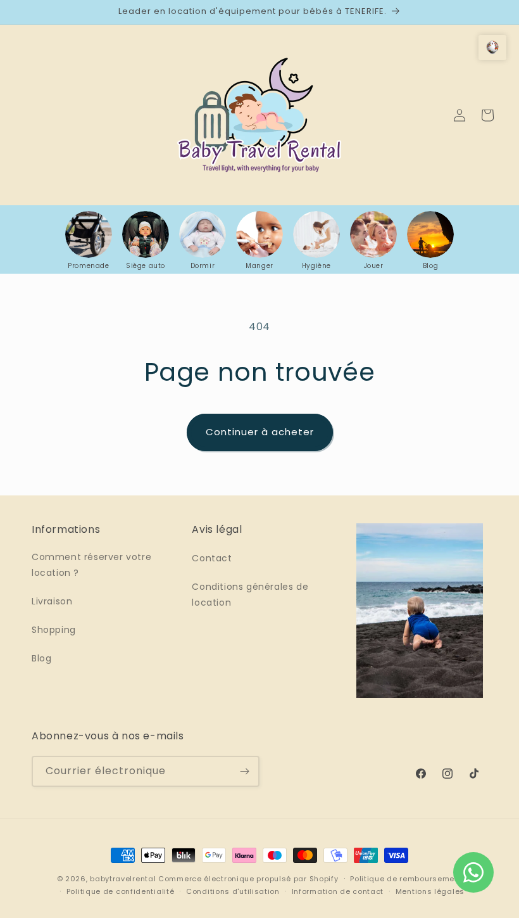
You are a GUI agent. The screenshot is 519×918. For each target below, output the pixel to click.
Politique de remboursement (406, 879)
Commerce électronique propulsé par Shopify (248, 879)
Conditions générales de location (250, 594)
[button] (492, 47)
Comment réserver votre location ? (91, 565)
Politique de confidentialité (120, 891)
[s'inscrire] (244, 771)
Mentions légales (430, 891)
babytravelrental (123, 879)
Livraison (52, 601)
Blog (41, 658)
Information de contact (338, 891)
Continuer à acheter (260, 431)
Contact (212, 558)
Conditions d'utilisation (233, 891)
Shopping (54, 629)
